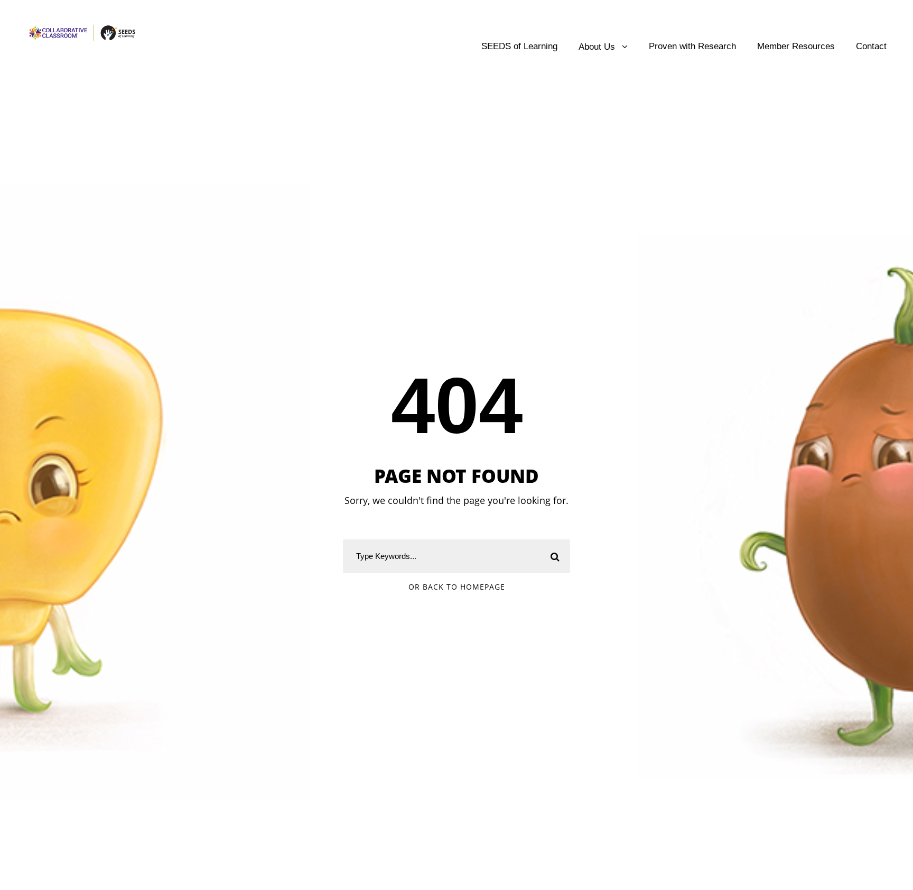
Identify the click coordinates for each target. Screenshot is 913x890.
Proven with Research (692, 46)
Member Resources (796, 46)
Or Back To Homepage (456, 587)
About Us (597, 47)
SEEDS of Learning (519, 46)
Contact (871, 46)
